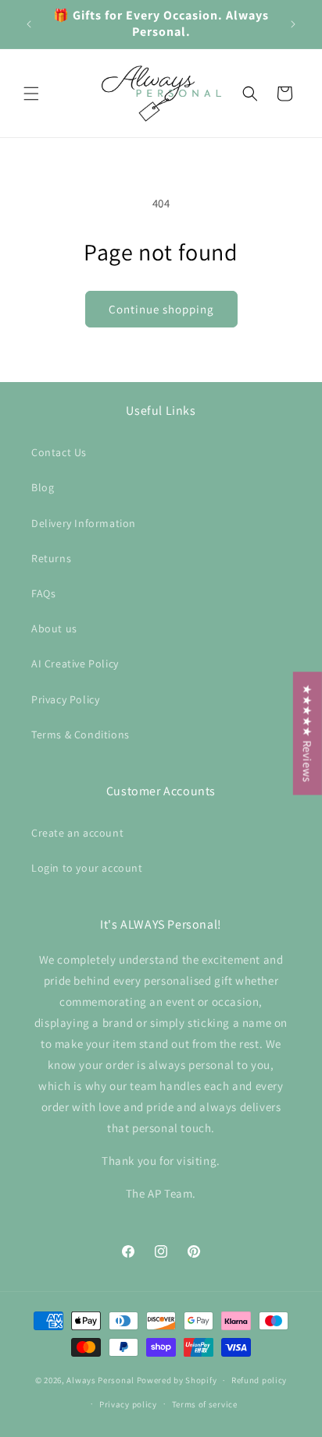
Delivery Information (83, 523)
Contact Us (59, 452)
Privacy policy (128, 1404)
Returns (51, 558)
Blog (42, 487)
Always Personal (100, 1380)
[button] (31, 93)
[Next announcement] (293, 24)
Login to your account (87, 868)
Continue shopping (161, 309)
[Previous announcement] (29, 24)
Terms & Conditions (80, 734)
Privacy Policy (65, 699)
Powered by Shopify (177, 1380)
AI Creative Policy (75, 664)
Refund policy (259, 1380)
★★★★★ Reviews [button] (307, 733)
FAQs (43, 593)
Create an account (77, 833)
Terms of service (205, 1404)
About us (54, 628)
